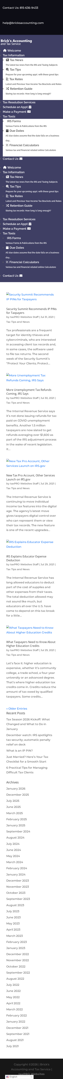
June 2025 (13, 807)
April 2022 (13, 1003)
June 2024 (13, 850)
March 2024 (14, 862)
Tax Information (13, 55)
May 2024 (13, 856)
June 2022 (13, 991)
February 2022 (16, 1015)
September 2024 (18, 831)
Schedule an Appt (15, 107)
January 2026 (15, 788)
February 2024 (16, 868)
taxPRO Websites (32, 1074)
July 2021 (12, 1046)
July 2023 (12, 911)
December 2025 (17, 794)
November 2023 (17, 886)
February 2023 (16, 942)
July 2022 (12, 984)
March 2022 (14, 1009)
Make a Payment (15, 111)
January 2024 (16, 874)
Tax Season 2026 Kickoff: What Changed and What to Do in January (28, 724)
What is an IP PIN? (19, 750)
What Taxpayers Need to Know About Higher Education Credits (30, 644)
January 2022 (15, 1021)
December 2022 (17, 954)
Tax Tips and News (18, 321)
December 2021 (17, 1028)
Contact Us (11, 158)
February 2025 (16, 819)
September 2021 (17, 1034)
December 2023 (17, 880)
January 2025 (15, 825)
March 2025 (14, 813)
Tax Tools (9, 116)
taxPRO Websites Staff (24, 317)
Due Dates (32, 135)
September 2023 (18, 899)
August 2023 (15, 905)
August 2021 (15, 1040)
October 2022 (15, 966)
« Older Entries (16, 708)
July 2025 (12, 800)
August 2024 (15, 837)
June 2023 (13, 917)
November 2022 (17, 960)
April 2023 (13, 929)
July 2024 (13, 843)
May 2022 (13, 997)
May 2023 (13, 923)
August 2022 (15, 978)
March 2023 (14, 936)
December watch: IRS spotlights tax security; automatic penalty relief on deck (29, 739)
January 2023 (15, 948)
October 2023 (15, 892)
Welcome (14, 50)
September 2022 (18, 972)
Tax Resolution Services (19, 102)
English (13, 1077)
